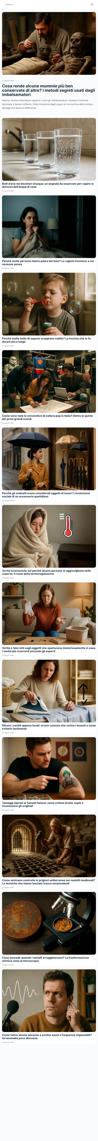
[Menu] (92, 4)
